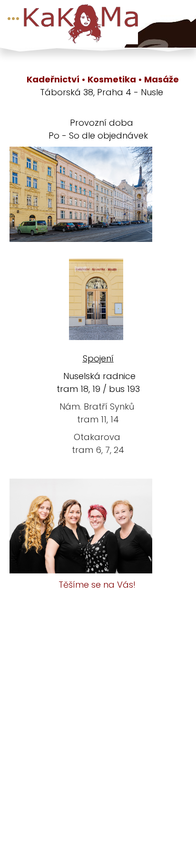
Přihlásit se (85, 823)
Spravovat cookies (109, 832)
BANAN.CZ (113, 814)
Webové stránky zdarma (49, 814)
